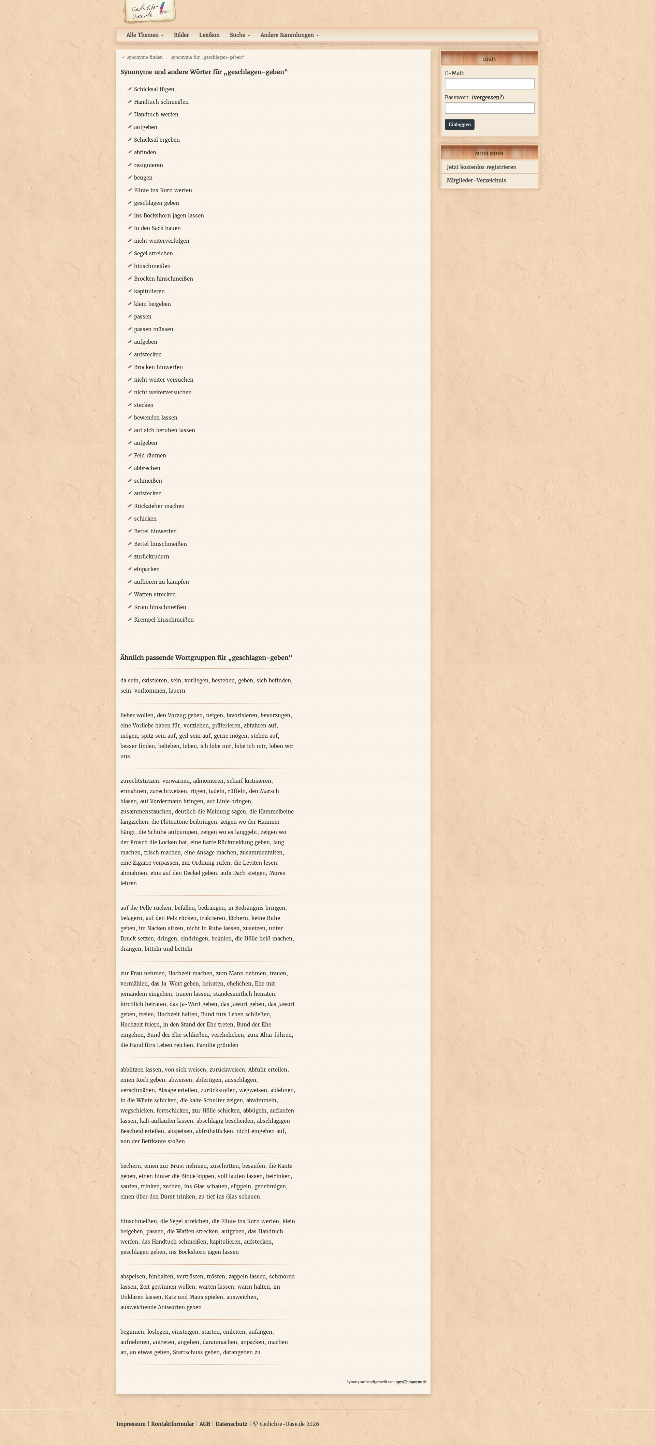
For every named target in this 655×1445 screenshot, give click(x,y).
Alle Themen (143, 35)
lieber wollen (137, 715)
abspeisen (180, 1131)
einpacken (147, 569)
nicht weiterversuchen (163, 392)
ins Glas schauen (206, 1186)
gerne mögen (230, 736)
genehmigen (270, 1186)
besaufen (253, 1166)
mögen (129, 736)
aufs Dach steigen (243, 873)
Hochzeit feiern (140, 1024)
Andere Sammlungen (288, 35)
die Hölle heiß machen (263, 938)
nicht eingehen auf (260, 1131)
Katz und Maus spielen (194, 1297)
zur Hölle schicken (216, 1110)
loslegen (158, 1332)
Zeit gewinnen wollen (167, 1287)
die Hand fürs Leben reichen (156, 1045)
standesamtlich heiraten (244, 994)
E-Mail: (455, 73)
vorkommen (149, 691)
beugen (143, 177)
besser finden (137, 746)
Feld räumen (150, 455)
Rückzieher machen (159, 506)
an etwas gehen (150, 1352)
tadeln (216, 791)
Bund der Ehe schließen (177, 1035)
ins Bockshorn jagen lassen (169, 215)
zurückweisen (227, 1069)
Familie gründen (217, 1045)
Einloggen (460, 124)
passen (142, 316)
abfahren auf (260, 725)
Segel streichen (153, 253)
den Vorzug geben (180, 715)
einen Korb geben (142, 1080)
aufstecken (148, 354)
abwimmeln (261, 1100)
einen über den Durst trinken (157, 1196)
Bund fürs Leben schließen (235, 1014)
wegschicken (136, 1110)
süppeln (241, 1186)
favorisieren (242, 715)
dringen (167, 938)
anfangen (260, 1332)
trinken (150, 1186)
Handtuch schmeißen (161, 102)
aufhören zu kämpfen (161, 582)
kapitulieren (149, 291)
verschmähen (137, 1090)
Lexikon (209, 35)
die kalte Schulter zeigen (211, 1100)
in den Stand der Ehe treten (198, 1024)
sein (176, 680)
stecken (144, 405)
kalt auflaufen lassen (166, 1121)
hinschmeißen (152, 266)
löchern (238, 918)
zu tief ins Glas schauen (229, 1196)
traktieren (212, 918)
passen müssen (153, 329)
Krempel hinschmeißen (164, 620)
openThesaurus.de (411, 1382)
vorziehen (196, 725)
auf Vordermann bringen (171, 801)
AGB (205, 1424)
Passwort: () (474, 98)
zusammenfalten (261, 852)
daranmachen (220, 1342)
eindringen (194, 938)
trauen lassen (192, 994)
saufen (128, 1186)
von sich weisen (185, 1069)
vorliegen (196, 680)
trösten (216, 1276)
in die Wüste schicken (148, 1100)
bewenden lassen (155, 417)
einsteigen (185, 1332)
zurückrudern (151, 556)
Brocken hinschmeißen (163, 278)
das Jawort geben (242, 1004)
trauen (278, 973)
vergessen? (488, 97)
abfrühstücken (214, 1131)
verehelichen (227, 1035)
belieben (168, 746)
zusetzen (254, 928)
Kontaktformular (172, 1424)
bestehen (223, 680)
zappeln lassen (247, 1276)
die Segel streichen (184, 1221)
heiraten (212, 983)
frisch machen (162, 852)
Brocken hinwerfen (158, 367)
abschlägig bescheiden (224, 1121)
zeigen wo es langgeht (229, 832)
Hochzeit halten (177, 1014)
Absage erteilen (177, 1090)
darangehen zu (242, 1352)
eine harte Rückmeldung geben (230, 842)
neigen (214, 715)
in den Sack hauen (157, 228)
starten (211, 1332)
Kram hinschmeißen (160, 607)
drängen (130, 949)
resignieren (148, 165)
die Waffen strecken (192, 1231)
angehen (188, 1342)
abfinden (145, 152)
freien (146, 1014)
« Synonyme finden (142, 57)
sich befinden (274, 680)
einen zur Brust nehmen (175, 1166)
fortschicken (173, 1110)
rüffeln (237, 791)
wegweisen (253, 1090)
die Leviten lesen (255, 863)
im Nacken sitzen (161, 928)
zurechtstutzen (139, 781)
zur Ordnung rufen (206, 863)
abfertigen (208, 1080)
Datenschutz (231, 1424)
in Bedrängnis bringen (256, 908)
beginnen (132, 1332)
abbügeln (254, 1110)
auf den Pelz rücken (171, 918)
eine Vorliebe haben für (150, 725)
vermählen (134, 983)
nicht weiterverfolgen (161, 241)
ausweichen (242, 1297)
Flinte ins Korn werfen (163, 190)
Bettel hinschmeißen (160, 544)
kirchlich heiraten (143, 1004)
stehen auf (264, 736)
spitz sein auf (158, 736)
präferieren (226, 725)
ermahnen (133, 791)
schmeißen (148, 481)
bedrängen (211, 908)
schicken (145, 518)
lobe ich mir (250, 746)
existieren (154, 680)
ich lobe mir (215, 746)
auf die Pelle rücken (145, 908)
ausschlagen (240, 1080)
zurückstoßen (218, 1090)
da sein (129, 680)
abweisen (180, 1080)
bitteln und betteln (168, 949)
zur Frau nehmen (142, 973)
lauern (177, 691)
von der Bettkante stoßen (152, 1141)
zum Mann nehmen (241, 973)
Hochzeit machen (190, 973)
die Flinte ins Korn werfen (245, 1221)
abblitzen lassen (140, 1069)
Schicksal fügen (154, 89)
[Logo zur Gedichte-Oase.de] (149, 11)
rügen (197, 791)
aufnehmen (134, 1342)
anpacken (252, 1342)
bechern (130, 1166)
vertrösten (190, 1276)
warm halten (253, 1287)
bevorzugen (275, 715)
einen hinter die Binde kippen (176, 1176)
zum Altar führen (269, 1035)
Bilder (181, 35)
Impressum (131, 1424)
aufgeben (145, 127)
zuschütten (224, 1166)
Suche (238, 35)
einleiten (234, 1332)
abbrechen (147, 468)
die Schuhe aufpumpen (168, 832)
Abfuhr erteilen (267, 1069)
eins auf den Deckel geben (183, 873)
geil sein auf (194, 736)
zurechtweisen (168, 791)
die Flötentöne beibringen (184, 822)
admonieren (208, 781)
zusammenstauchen (146, 811)
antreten (163, 1342)
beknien (222, 938)
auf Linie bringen (229, 801)
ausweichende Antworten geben (161, 1307)
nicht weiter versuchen (163, 380)
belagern (131, 918)
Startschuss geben (196, 1352)
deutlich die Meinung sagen (210, 811)
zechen (172, 1186)
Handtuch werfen (156, 114)
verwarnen (176, 781)
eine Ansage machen (210, 852)
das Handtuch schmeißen (174, 1241)
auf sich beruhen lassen (164, 430)
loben (190, 746)
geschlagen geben (156, 203)
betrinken (278, 1176)
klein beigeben (152, 304)
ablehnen (282, 1090)
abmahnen (133, 873)
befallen (185, 908)
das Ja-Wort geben (175, 983)
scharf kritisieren (249, 781)
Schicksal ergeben (157, 140)
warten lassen (216, 1287)
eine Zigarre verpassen (149, 863)
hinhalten (161, 1276)
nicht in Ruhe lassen (213, 928)
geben (245, 680)
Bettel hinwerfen (155, 531)
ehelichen (239, 983)
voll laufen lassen (240, 1176)
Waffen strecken (155, 594)
